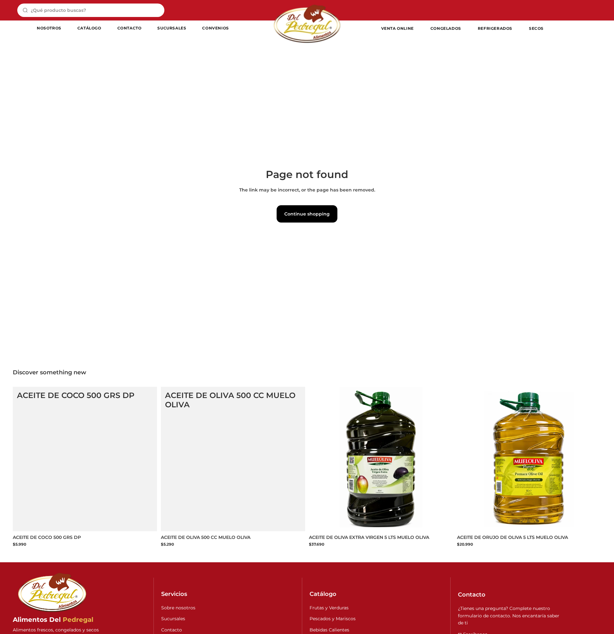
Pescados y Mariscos (333, 619)
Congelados (445, 28)
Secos (536, 28)
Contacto (171, 630)
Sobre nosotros (178, 608)
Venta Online (397, 28)
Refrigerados (495, 28)
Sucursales (173, 619)
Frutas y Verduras (329, 608)
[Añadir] (147, 521)
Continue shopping (307, 214)
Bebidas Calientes (329, 630)
